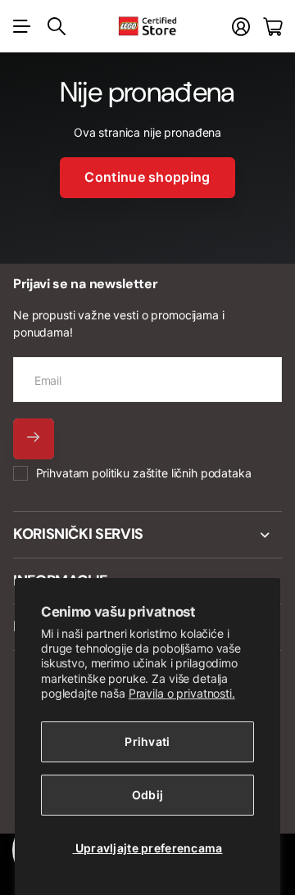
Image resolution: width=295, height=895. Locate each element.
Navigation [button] (22, 26)
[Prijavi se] (241, 27)
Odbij (147, 795)
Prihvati (147, 741)
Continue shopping (147, 177)
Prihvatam (144, 473)
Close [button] (147, 534)
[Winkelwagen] (272, 27)
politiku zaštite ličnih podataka (172, 473)
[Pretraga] (57, 26)
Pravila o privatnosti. (182, 693)
